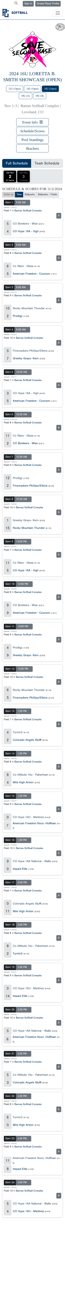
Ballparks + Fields (47, 194)
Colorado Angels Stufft (27, 740)
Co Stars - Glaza (23, 266)
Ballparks (30, 194)
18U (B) (39, 96)
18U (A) (25, 96)
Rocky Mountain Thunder (29, 308)
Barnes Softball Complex (28, 210)
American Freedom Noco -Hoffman (34, 823)
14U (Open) (32, 88)
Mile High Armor (23, 782)
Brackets (32, 148)
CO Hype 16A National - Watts (32, 861)
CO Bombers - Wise (25, 223)
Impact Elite (20, 868)
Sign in (28, 3)
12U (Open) (14, 88)
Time (19, 194)
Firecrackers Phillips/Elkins (30, 350)
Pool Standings (32, 140)
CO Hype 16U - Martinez (28, 817)
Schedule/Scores (32, 131)
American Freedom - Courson (31, 273)
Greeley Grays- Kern (26, 358)
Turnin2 (18, 732)
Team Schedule (47, 163)
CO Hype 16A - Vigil (25, 231)
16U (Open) (50, 88)
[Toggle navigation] (58, 13)
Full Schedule (17, 163)
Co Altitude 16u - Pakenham (30, 774)
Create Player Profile (48, 3)
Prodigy (18, 316)
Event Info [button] (31, 122)
